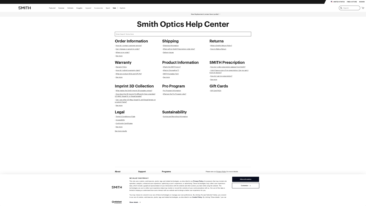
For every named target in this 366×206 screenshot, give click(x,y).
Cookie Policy (197, 197)
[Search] (341, 8)
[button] (52, 8)
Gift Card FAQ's (215, 90)
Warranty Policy (121, 67)
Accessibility (120, 120)
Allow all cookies (245, 179)
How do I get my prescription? (221, 76)
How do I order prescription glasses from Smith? (227, 67)
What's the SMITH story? (172, 67)
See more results (121, 131)
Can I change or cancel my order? (128, 49)
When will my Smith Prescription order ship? (179, 49)
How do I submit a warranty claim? (128, 70)
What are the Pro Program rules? (174, 94)
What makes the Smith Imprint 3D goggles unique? (134, 90)
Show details (133, 202)
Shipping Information (171, 45)
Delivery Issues (168, 52)
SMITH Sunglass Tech (171, 74)
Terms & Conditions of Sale (125, 116)
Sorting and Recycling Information (175, 116)
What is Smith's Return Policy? (221, 45)
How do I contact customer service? (129, 45)
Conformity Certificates (124, 123)
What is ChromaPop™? (171, 70)
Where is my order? (123, 52)
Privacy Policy (221, 171)
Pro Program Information (172, 90)
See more (119, 56)
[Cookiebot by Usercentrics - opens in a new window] (116, 202)
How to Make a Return (218, 49)
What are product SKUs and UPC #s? (129, 74)
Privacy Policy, (198, 181)
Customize (244, 185)
